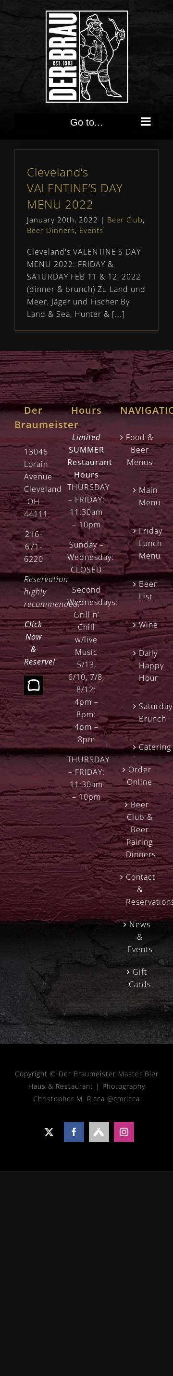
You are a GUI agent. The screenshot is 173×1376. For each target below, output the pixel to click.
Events (91, 230)
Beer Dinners (51, 230)
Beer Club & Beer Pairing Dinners (140, 829)
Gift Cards (140, 978)
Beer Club (125, 219)
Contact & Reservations (140, 889)
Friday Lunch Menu (144, 543)
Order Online (139, 775)
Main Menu (144, 496)
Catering (144, 747)
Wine (144, 624)
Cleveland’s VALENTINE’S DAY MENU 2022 (75, 188)
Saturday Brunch (144, 712)
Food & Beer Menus (139, 449)
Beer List (144, 590)
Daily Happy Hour (144, 665)
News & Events (139, 937)
